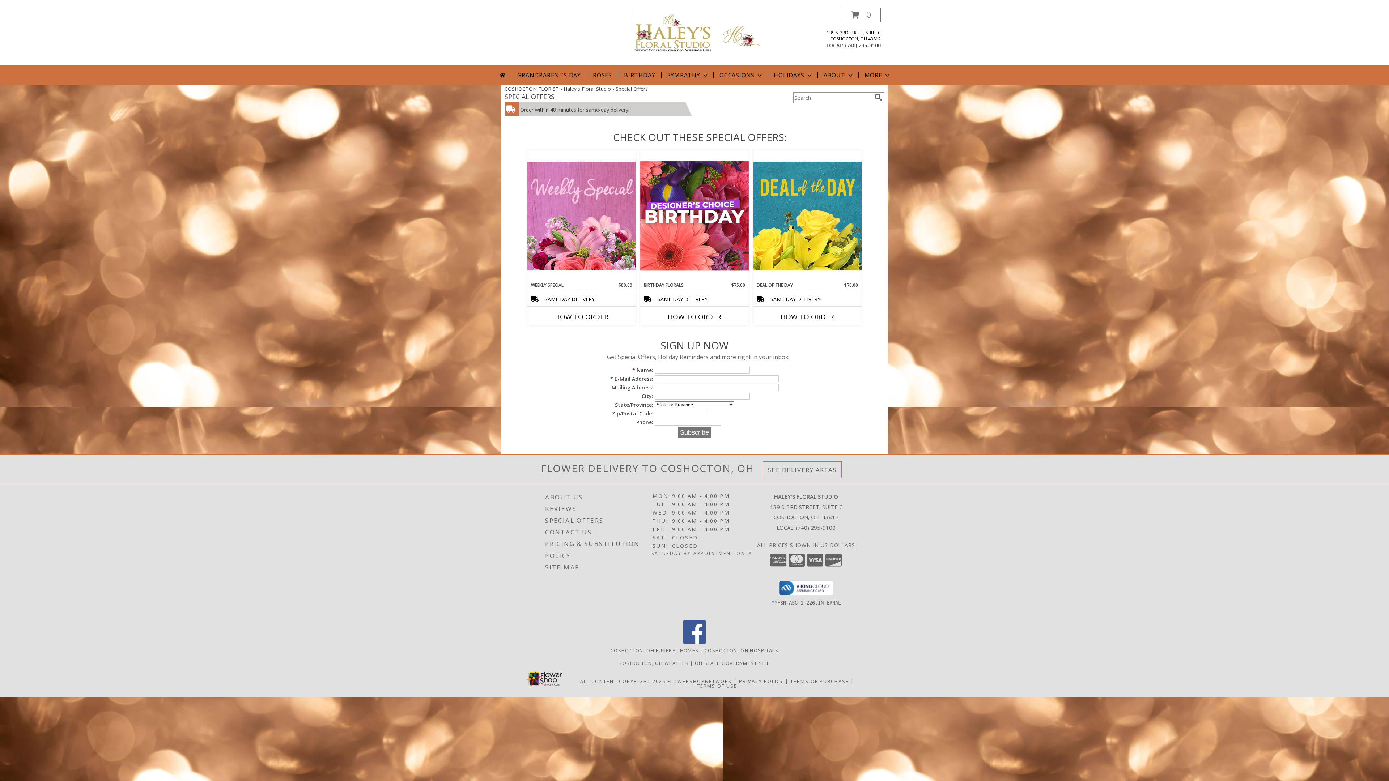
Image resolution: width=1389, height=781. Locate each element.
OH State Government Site (732, 663)
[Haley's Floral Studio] (697, 33)
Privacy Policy (761, 681)
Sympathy (683, 75)
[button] (861, 15)
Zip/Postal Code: (632, 413)
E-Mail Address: (631, 378)
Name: (642, 370)
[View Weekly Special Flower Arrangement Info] (581, 215)
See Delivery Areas (802, 470)
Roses (602, 75)
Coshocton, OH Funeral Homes (654, 650)
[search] (878, 97)
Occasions (737, 75)
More (873, 75)
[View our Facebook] (694, 641)
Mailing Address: (632, 387)
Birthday (639, 75)
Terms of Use (717, 686)
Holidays (789, 75)
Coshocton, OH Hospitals (741, 650)
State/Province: (634, 404)
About (834, 75)
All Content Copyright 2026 (623, 681)
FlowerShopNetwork (699, 681)
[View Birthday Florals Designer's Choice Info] (694, 215)
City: (647, 396)
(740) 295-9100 (863, 45)
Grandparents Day (549, 75)
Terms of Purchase (819, 681)
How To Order (581, 316)
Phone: (644, 422)
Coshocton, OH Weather (654, 663)
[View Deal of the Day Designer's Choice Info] (807, 215)
